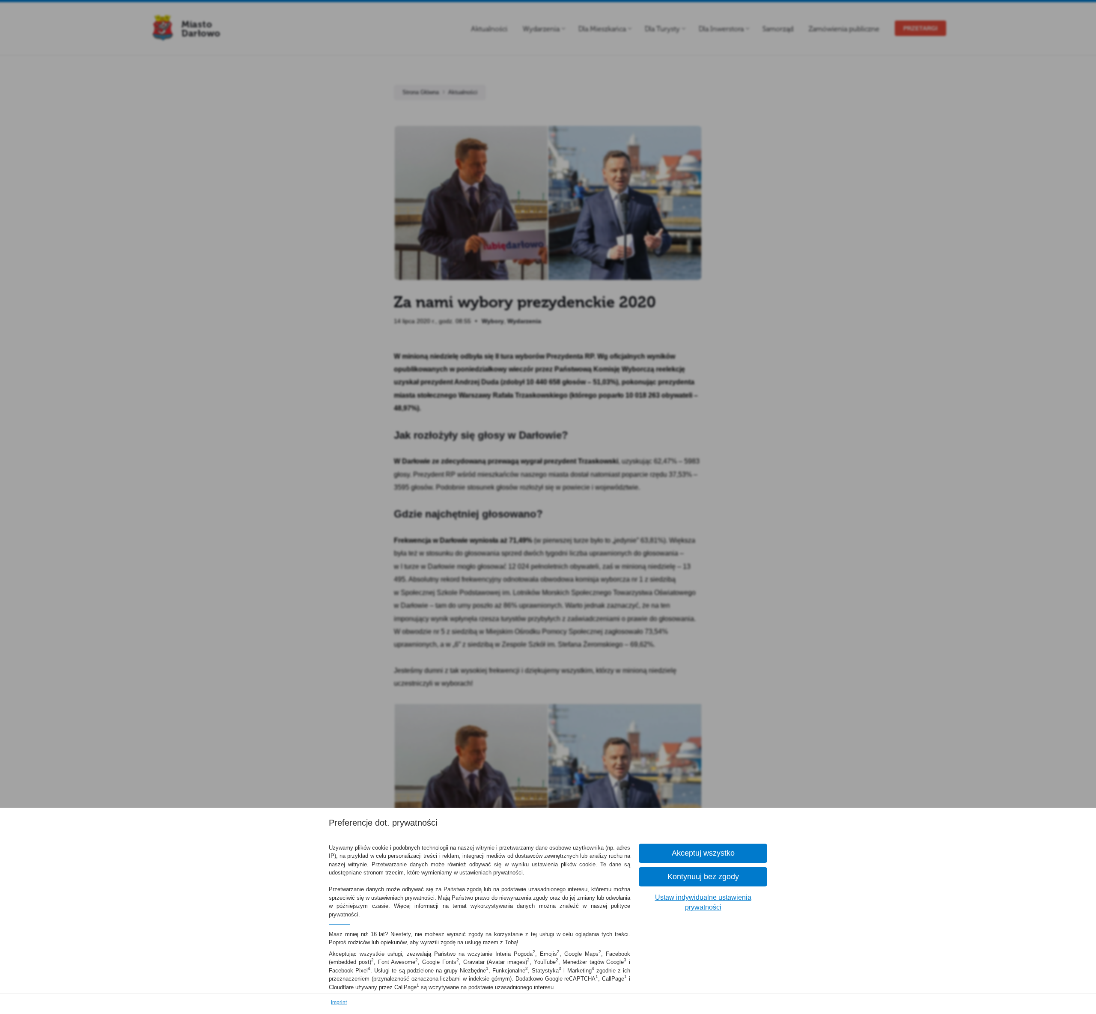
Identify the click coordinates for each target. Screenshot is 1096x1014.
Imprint (339, 1002)
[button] (703, 853)
